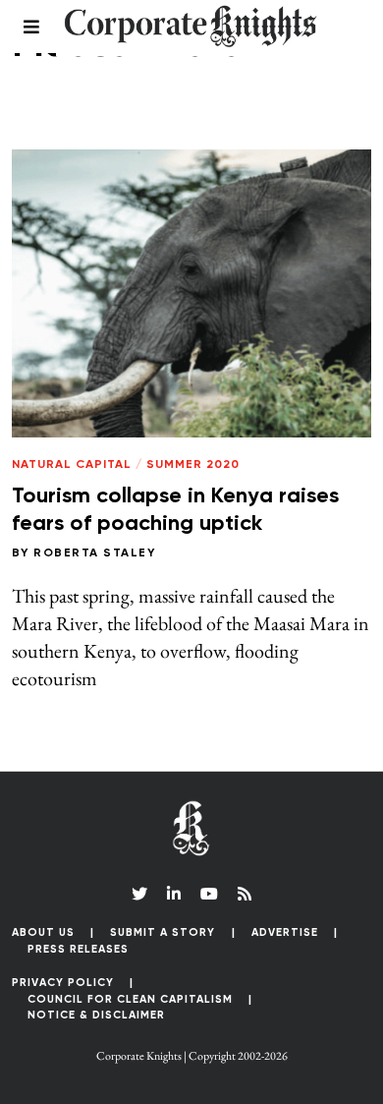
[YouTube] (209, 893)
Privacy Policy (63, 982)
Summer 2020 (193, 465)
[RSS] (244, 893)
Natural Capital (72, 465)
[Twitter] (139, 893)
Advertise (284, 932)
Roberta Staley (94, 553)
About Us (43, 932)
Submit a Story (162, 932)
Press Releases (78, 949)
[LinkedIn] (174, 893)
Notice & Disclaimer (96, 1015)
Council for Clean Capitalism (130, 999)
